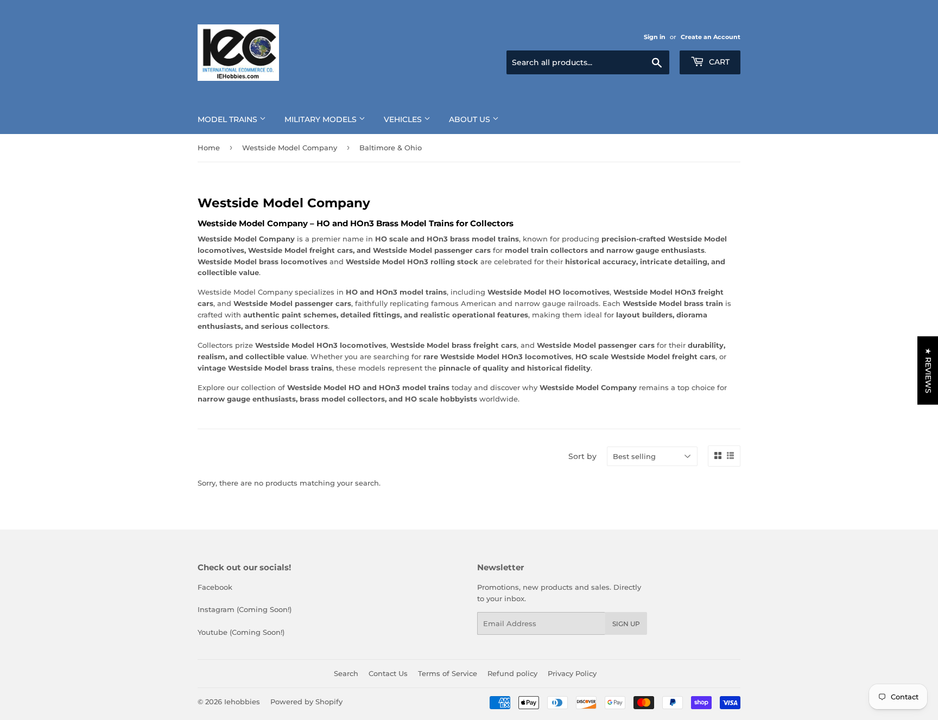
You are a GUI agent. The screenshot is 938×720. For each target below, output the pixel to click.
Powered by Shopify (306, 701)
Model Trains (228, 119)
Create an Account (710, 37)
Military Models (321, 119)
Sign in (655, 37)
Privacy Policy (572, 673)
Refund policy (512, 673)
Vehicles (404, 119)
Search (346, 673)
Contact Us (388, 673)
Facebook (215, 587)
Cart (718, 62)
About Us (470, 119)
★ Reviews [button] (928, 370)
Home (209, 147)
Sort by (582, 456)
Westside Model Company (289, 147)
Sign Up (626, 624)
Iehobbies (242, 701)
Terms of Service (447, 673)
